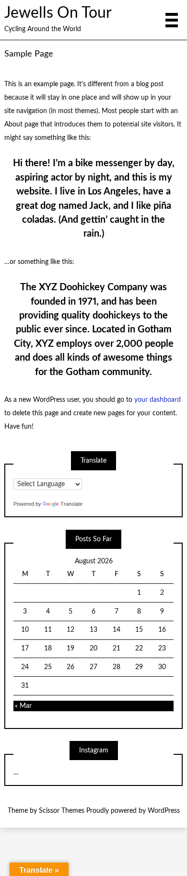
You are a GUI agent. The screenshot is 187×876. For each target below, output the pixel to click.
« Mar (23, 706)
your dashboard (157, 400)
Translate (71, 504)
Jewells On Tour (58, 13)
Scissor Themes (61, 811)
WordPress (164, 811)
